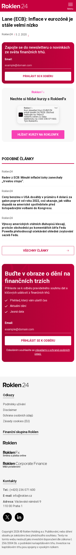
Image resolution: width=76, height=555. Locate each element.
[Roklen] (10, 443)
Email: (8, 59)
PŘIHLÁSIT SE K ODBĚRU (38, 76)
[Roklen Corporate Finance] (25, 465)
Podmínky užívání (14, 404)
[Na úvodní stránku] (15, 6)
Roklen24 (7, 34)
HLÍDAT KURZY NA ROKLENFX (38, 134)
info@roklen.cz (22, 495)
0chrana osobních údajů (18, 415)
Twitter (7, 517)
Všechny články (35, 250)
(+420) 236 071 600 (22, 490)
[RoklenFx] (14, 454)
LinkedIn (19, 517)
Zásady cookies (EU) (16, 421)
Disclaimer (10, 410)
